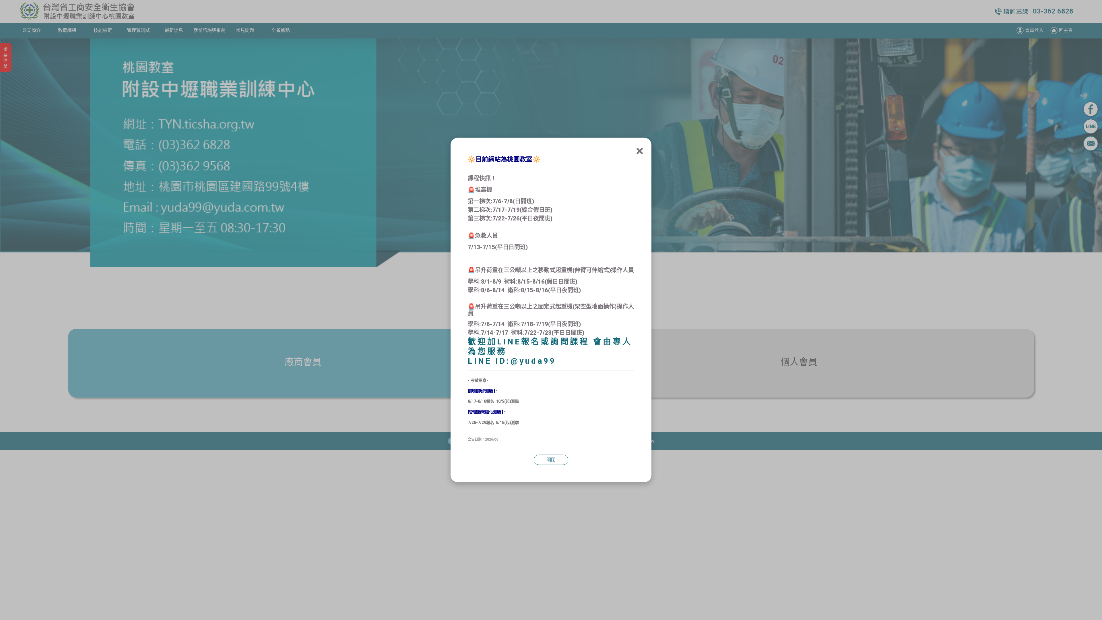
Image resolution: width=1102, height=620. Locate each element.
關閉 (551, 459)
